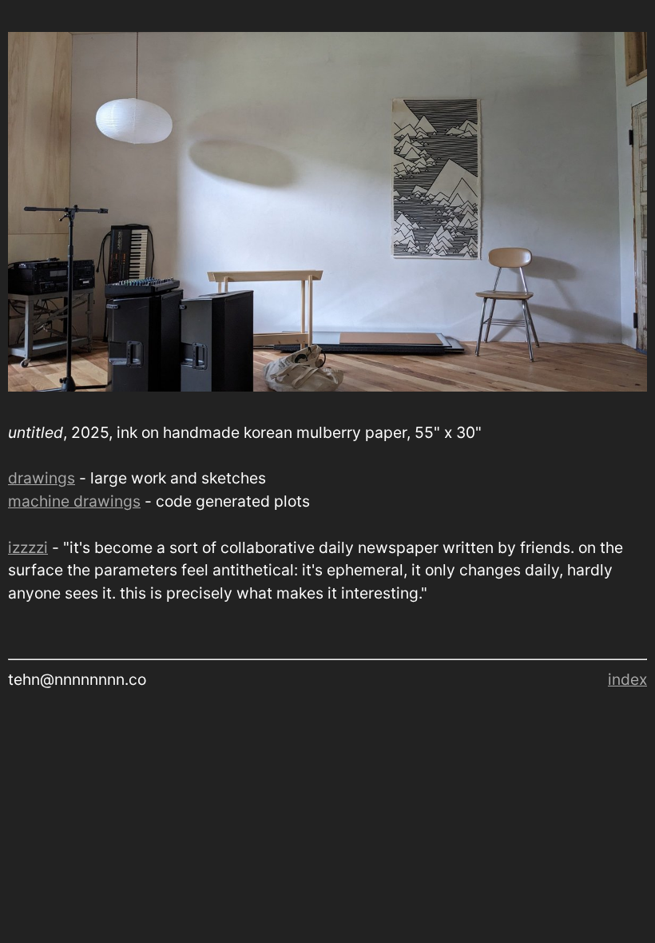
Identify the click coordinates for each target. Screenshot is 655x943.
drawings (41, 477)
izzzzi (28, 547)
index (627, 679)
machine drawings (74, 501)
